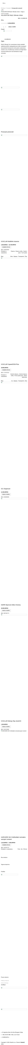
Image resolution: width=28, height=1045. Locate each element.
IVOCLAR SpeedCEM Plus (10, 364)
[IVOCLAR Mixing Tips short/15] (14, 665)
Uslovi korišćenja (4, 982)
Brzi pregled (2, 238)
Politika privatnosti (5, 980)
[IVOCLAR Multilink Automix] (14, 185)
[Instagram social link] (15, 1)
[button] (6, 494)
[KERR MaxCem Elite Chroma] (14, 549)
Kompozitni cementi (17, 8)
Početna (3, 8)
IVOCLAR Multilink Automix (10, 241)
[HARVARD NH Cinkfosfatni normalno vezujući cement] (14, 781)
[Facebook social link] (13, 1)
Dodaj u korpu (12, 26)
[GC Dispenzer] (14, 432)
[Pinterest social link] (9, 29)
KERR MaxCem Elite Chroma (11, 605)
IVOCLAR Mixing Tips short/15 (11, 721)
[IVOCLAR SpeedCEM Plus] (14, 308)
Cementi (8, 8)
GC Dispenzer (5, 489)
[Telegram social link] (12, 29)
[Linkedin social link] (10, 29)
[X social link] (7, 29)
